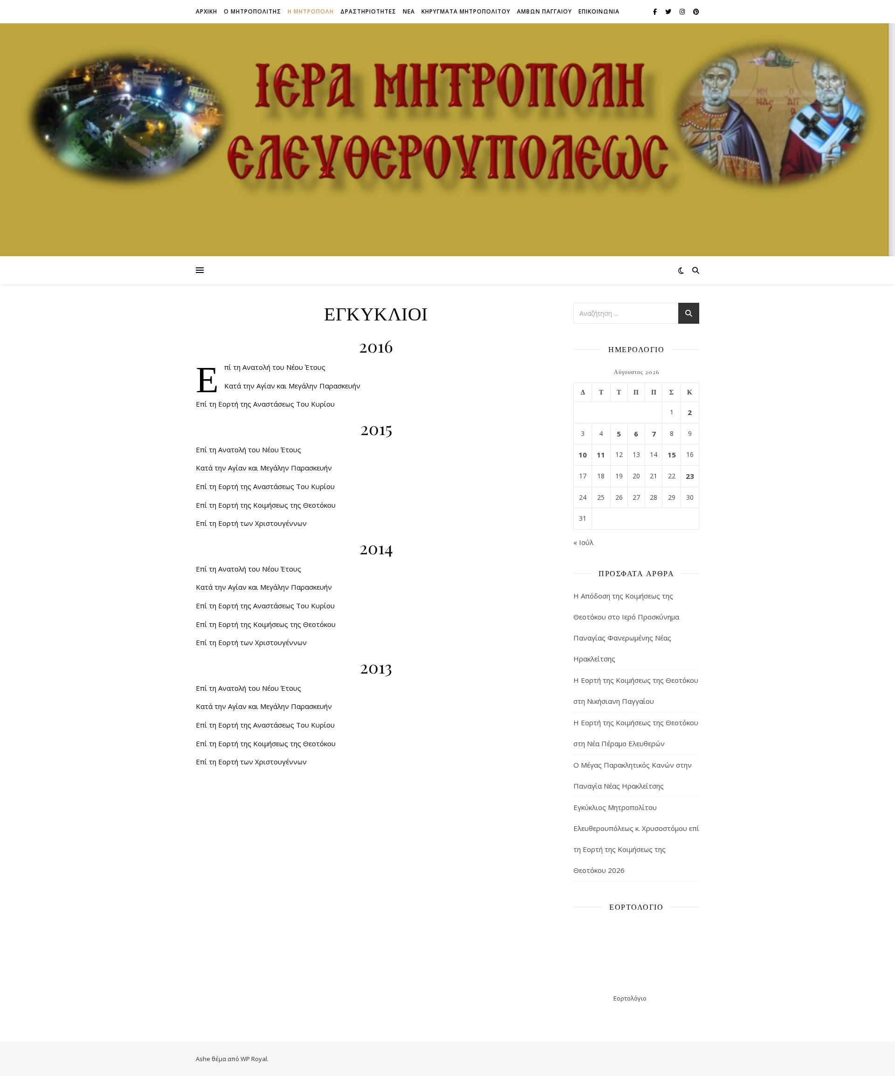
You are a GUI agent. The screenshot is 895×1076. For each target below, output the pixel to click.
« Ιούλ (583, 542)
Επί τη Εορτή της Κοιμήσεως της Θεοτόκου (266, 505)
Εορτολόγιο (630, 998)
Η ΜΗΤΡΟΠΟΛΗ (311, 11)
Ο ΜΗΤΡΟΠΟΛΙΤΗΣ (252, 11)
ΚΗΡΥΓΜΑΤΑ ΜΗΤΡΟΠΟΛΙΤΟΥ (465, 11)
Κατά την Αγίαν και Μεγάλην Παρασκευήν (292, 385)
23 (690, 476)
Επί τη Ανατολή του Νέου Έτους (274, 367)
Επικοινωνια (599, 11)
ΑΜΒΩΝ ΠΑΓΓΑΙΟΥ (544, 11)
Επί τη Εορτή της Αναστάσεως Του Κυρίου (265, 404)
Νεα (409, 11)
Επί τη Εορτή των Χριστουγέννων (251, 523)
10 (582, 454)
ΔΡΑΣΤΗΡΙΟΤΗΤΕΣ (368, 11)
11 (601, 454)
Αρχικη (206, 11)
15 (671, 454)
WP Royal (254, 1059)
